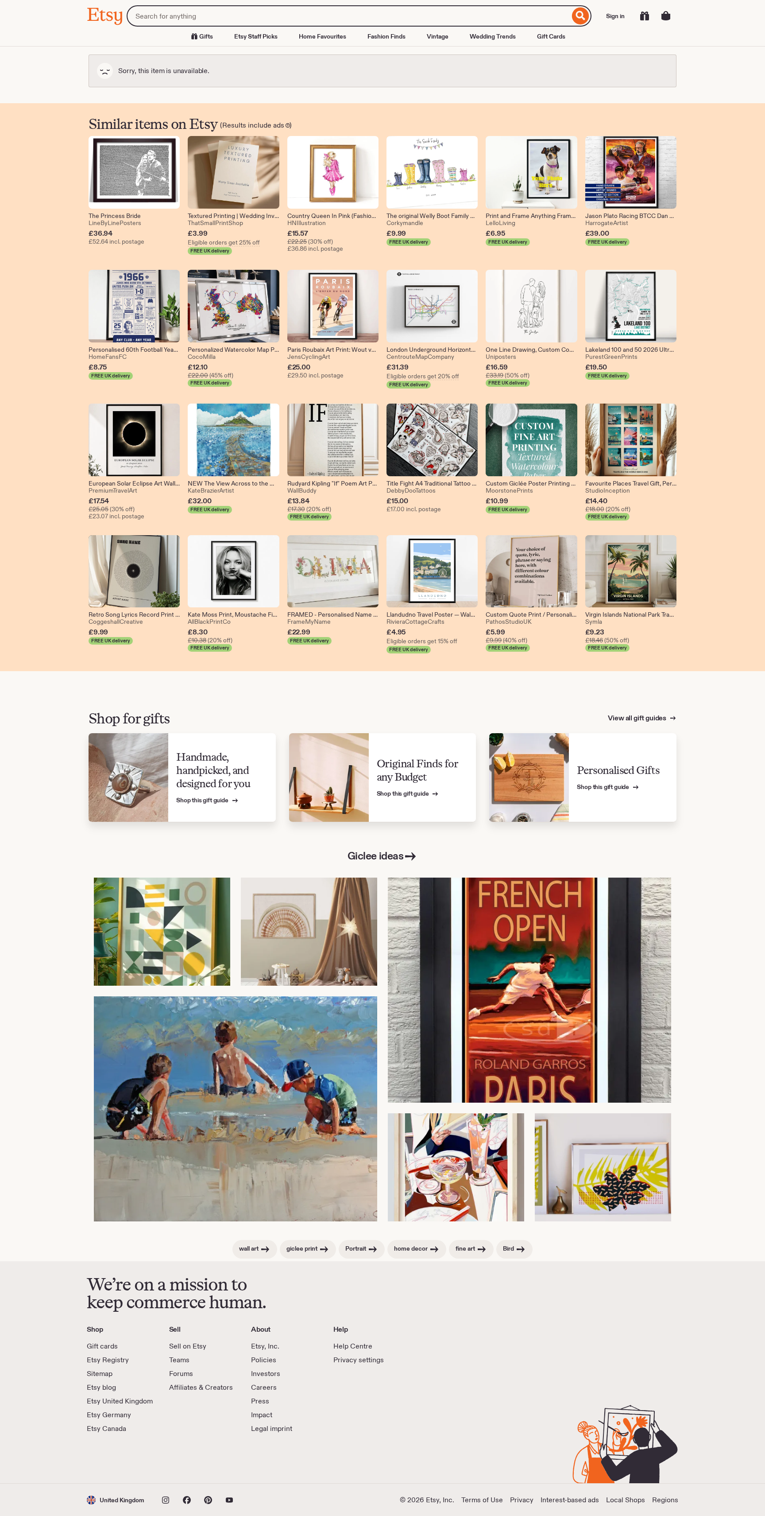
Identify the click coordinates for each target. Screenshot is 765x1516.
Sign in (615, 15)
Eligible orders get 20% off (422, 376)
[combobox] (348, 16)
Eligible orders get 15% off (421, 641)
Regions (665, 1500)
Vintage (437, 36)
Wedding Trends (493, 36)
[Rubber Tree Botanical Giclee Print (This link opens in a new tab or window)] (603, 1167)
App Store (117, 1458)
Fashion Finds (386, 36)
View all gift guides (638, 718)
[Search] (580, 16)
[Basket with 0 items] (665, 16)
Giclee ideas (375, 856)
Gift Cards (551, 36)
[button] (115, 1500)
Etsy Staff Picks (256, 36)
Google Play (183, 1458)
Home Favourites (322, 36)
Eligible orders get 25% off (224, 242)
